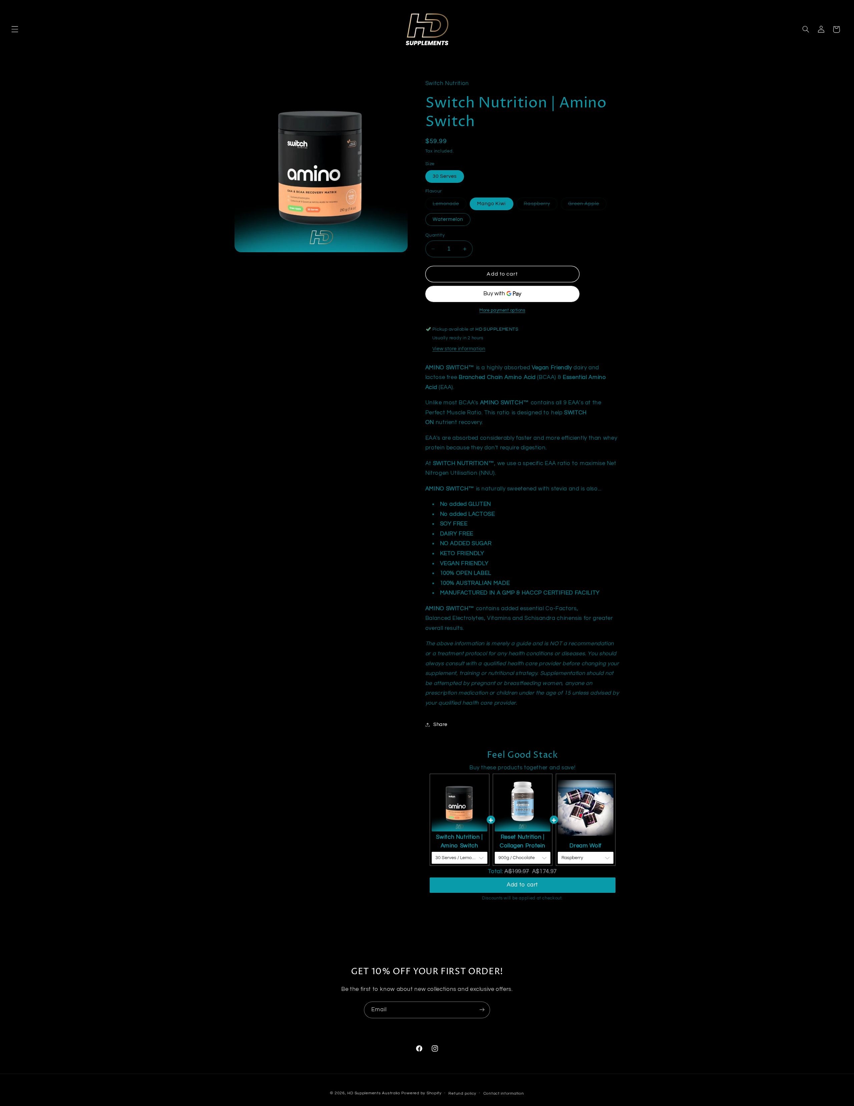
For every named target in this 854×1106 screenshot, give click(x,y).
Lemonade (449, 205)
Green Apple (587, 205)
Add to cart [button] (522, 885)
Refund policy (462, 1093)
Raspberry (540, 205)
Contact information (503, 1093)
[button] (14, 29)
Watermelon (448, 219)
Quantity (435, 235)
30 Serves (445, 176)
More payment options (502, 310)
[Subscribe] (482, 1010)
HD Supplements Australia (373, 1093)
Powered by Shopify (421, 1093)
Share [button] (440, 724)
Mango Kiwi (491, 203)
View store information (458, 348)
